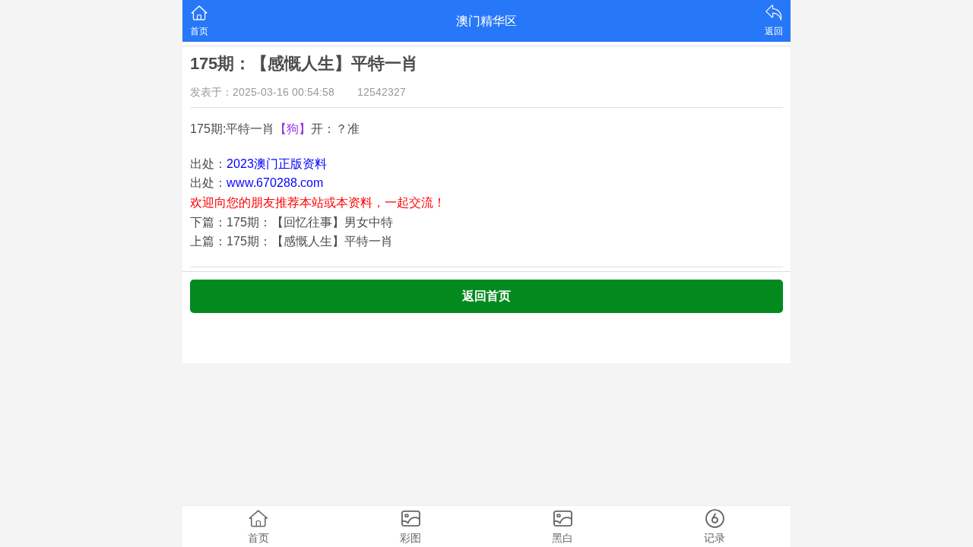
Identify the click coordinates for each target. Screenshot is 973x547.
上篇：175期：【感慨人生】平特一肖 (291, 241)
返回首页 (486, 295)
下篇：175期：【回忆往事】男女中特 (291, 222)
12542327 (381, 92)
